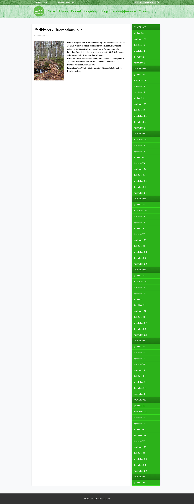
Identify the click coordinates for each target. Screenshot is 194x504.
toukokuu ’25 (140, 104)
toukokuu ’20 (140, 447)
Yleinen (46, 36)
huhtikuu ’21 (139, 376)
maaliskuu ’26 (140, 51)
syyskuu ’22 (139, 293)
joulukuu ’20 (139, 405)
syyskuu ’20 (139, 423)
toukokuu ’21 (140, 370)
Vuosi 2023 (140, 198)
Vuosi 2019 (140, 476)
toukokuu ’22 (140, 311)
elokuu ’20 (139, 429)
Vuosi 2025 (140, 68)
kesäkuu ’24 (139, 163)
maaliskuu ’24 (140, 181)
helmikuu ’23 (140, 258)
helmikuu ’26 (140, 56)
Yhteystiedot (90, 11)
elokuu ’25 (139, 98)
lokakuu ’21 (139, 352)
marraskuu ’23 (140, 210)
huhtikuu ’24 (139, 175)
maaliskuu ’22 (140, 323)
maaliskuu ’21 (140, 382)
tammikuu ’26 (140, 62)
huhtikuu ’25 (139, 110)
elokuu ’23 (139, 228)
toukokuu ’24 (140, 169)
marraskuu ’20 (140, 411)
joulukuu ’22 (139, 275)
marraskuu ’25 (140, 80)
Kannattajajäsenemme (124, 11)
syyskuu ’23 (139, 222)
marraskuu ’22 (140, 281)
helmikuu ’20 (140, 465)
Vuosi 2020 (140, 399)
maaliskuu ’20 (140, 459)
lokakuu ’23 (139, 216)
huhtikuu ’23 (139, 246)
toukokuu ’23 (140, 240)
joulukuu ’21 (139, 346)
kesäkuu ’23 (139, 234)
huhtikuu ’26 (139, 45)
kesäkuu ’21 (139, 364)
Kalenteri (76, 11)
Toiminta (63, 11)
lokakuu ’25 (139, 86)
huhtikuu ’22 (139, 317)
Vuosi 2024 (140, 133)
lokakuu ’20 (139, 417)
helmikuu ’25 (140, 122)
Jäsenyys (104, 11)
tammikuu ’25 (140, 127)
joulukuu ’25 (139, 74)
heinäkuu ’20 (140, 435)
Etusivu (52, 11)
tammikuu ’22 (140, 334)
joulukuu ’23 (139, 204)
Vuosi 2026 (140, 27)
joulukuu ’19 (139, 482)
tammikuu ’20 (140, 470)
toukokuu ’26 (140, 39)
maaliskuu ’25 (140, 116)
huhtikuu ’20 (139, 453)
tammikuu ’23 (140, 263)
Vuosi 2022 (140, 269)
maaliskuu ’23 (140, 252)
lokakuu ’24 (139, 145)
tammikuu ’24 (140, 192)
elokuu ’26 (139, 33)
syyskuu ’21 (139, 358)
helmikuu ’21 (140, 388)
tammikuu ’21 (140, 394)
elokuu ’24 (139, 157)
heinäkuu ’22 (140, 305)
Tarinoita (143, 11)
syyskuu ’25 (139, 92)
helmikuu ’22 (140, 329)
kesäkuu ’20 (139, 441)
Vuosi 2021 (139, 340)
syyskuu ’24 (139, 151)
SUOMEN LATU (41, 2)
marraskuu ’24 (140, 139)
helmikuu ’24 (140, 187)
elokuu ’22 (139, 299)
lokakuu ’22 (139, 287)
